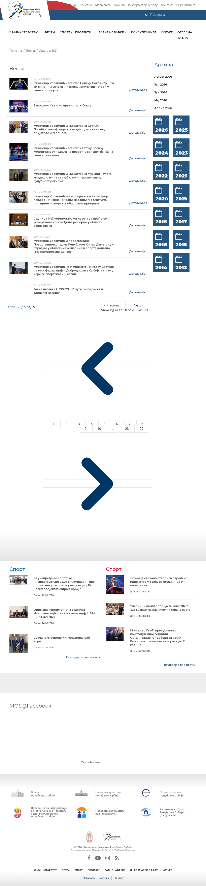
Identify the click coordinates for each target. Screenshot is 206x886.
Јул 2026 (160, 84)
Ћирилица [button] (184, 5)
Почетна (85, 5)
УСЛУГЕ (167, 870)
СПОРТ (78, 870)
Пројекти (83, 32)
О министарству (23, 32)
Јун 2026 (160, 92)
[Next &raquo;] (97, 484)
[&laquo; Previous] (97, 368)
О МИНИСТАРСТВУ (45, 870)
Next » (138, 305)
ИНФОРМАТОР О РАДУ (144, 870)
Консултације (143, 32)
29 (141, 428)
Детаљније (137, 90)
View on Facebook (90, 762)
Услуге (167, 32)
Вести (50, 32)
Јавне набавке (112, 32)
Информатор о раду (143, 5)
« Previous (112, 305)
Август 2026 (163, 76)
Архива (119, 5)
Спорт (65, 32)
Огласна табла (184, 35)
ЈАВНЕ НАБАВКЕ (115, 870)
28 (127, 428)
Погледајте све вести (82, 657)
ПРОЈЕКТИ (94, 870)
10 (99, 428)
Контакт (167, 5)
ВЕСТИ (66, 870)
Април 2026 (163, 108)
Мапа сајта (103, 5)
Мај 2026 (160, 100)
